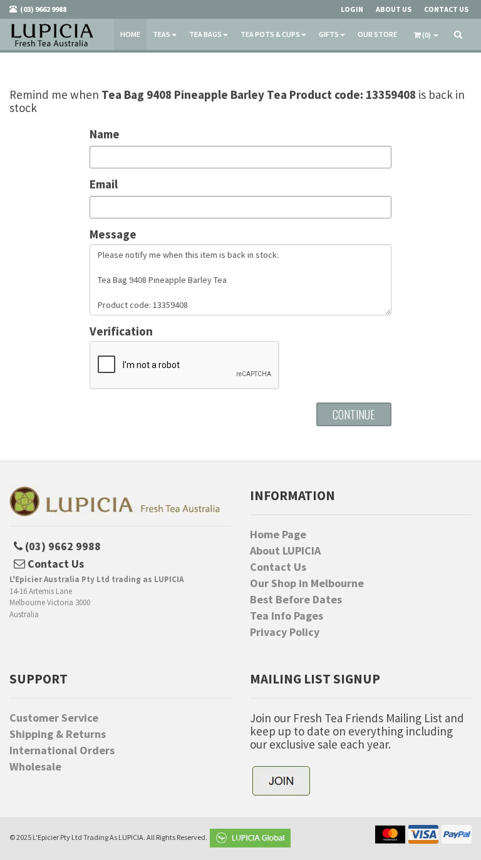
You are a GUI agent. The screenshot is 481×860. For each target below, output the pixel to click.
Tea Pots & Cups (270, 34)
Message (113, 234)
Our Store (377, 34)
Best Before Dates (296, 600)
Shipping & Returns (57, 734)
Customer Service (53, 718)
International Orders (62, 750)
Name (105, 134)
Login (352, 9)
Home (130, 34)
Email (104, 184)
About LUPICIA (285, 551)
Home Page (278, 534)
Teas (161, 34)
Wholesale (35, 767)
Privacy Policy (284, 632)
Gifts (329, 34)
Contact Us (278, 567)
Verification (121, 331)
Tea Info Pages (286, 616)
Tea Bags (205, 34)
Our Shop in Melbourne (307, 583)
